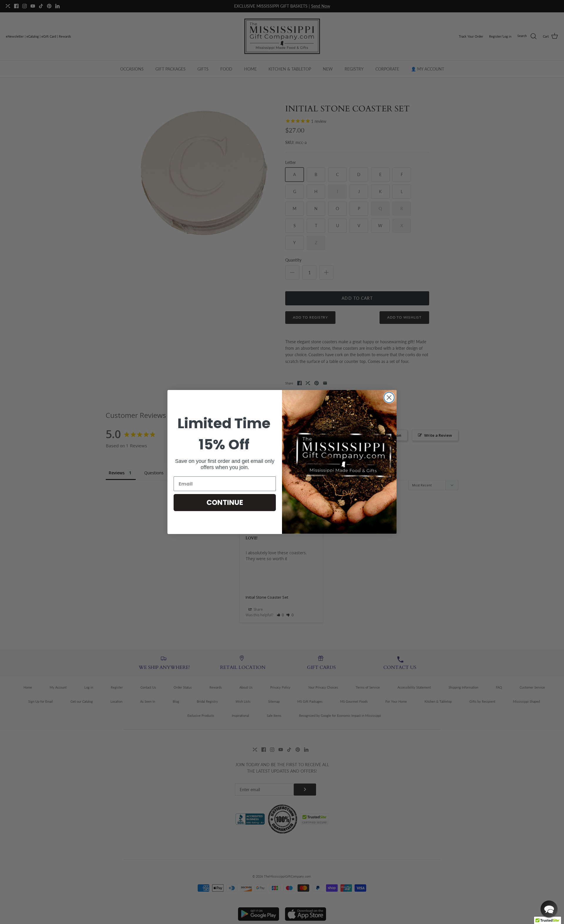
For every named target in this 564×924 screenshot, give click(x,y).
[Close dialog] (389, 397)
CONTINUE (225, 502)
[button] (549, 909)
